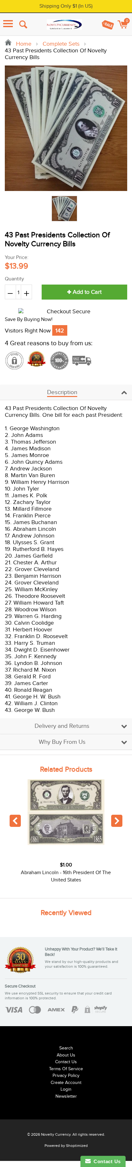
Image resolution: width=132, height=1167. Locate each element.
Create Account (66, 1082)
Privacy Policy (66, 1075)
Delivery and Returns (62, 726)
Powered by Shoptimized (66, 1145)
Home (22, 44)
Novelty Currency (55, 1134)
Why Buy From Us (62, 742)
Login (66, 1089)
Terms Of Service (66, 1069)
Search (66, 1048)
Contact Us (66, 1061)
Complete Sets (61, 44)
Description (62, 392)
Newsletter (66, 1096)
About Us (66, 1055)
